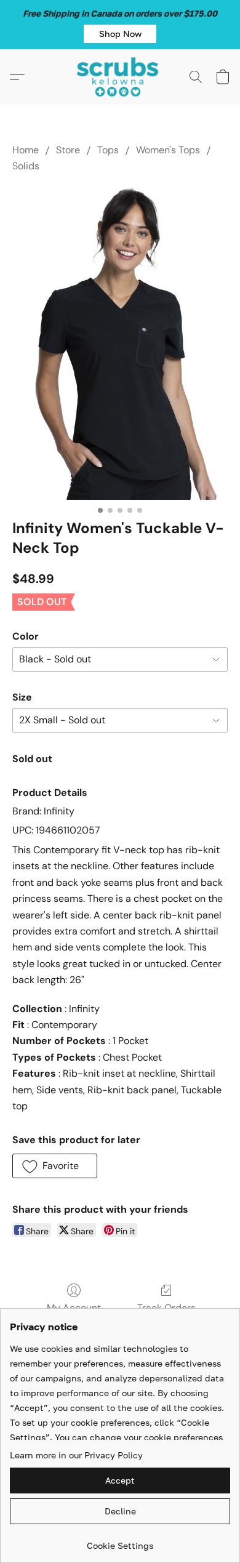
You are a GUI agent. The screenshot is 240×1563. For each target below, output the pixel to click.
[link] (120, 1541)
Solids (25, 165)
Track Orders (166, 1307)
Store (68, 149)
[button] (120, 34)
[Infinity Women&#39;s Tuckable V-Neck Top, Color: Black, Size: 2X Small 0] (120, 343)
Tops (108, 149)
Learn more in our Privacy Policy (76, 1455)
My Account (74, 1307)
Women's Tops (168, 149)
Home (25, 149)
